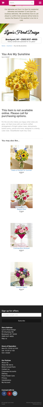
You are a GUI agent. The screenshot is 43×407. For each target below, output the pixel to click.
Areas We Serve (7, 365)
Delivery (4, 373)
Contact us (5, 369)
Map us (4, 338)
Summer (9, 46)
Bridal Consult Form (9, 367)
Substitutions (6, 380)
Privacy (4, 378)
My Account (6, 382)
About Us (5, 362)
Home (3, 46)
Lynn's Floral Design (21, 33)
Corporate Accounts (9, 371)
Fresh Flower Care (8, 376)
